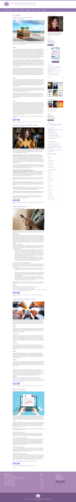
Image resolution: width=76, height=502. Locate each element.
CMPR (23, 19)
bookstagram (25, 202)
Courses (22, 9)
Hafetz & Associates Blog (52, 169)
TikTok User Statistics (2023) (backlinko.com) (20, 377)
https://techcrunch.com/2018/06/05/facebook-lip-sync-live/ (21, 290)
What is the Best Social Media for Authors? (24, 299)
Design (17, 465)
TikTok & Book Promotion (20, 206)
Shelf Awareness (50, 189)
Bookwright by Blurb (23, 444)
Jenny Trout (49, 174)
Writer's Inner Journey (51, 198)
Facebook (15, 343)
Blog (34, 9)
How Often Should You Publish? (53, 73)
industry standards (28, 451)
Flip (55, 110)
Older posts (14, 467)
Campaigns (28, 9)
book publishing (27, 465)
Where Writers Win (51, 196)
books (40, 121)
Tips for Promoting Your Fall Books (9, 485)
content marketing (30, 202)
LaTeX (42, 443)
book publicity (32, 121)
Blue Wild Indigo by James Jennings (53, 144)
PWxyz (49, 183)
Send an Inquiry (60, 481)
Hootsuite (30, 240)
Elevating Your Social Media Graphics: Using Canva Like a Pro (55, 71)
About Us (11, 9)
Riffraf (49, 187)
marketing (33, 385)
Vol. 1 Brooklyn (50, 194)
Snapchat (33, 238)
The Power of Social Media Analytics (9, 482)
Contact (38, 9)
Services (17, 9)
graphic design (33, 465)
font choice (22, 451)
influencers (40, 202)
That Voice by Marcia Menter (52, 132)
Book (23, 121)
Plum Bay (44, 9)
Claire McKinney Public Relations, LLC (22, 3)
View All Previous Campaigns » (52, 108)
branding (24, 385)
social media (37, 385)
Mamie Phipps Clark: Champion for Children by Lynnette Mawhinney (55, 130)
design (30, 461)
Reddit (14, 351)
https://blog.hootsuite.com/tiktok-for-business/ (20, 288)
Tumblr (14, 359)
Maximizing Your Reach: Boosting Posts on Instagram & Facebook (54, 69)
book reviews (37, 121)
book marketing (27, 121)
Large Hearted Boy (51, 178)
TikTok (14, 326)
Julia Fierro (49, 176)
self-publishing (35, 461)
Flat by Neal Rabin (51, 151)
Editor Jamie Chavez (51, 167)
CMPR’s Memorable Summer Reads (22, 17)
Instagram (38, 238)
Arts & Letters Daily (51, 160)
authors (21, 121)
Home (6, 9)
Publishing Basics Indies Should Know (54, 66)
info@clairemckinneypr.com (52, 43)
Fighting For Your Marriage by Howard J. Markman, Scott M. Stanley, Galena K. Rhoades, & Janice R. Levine (55, 147)
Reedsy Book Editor (16, 444)
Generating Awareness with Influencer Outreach (25, 125)
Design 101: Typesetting (19, 389)
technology (41, 385)
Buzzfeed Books (50, 165)
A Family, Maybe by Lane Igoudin (53, 135)
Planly (23, 277)
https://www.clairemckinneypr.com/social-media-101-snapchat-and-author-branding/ (26, 286)
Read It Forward (50, 185)
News (17, 121)
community (14, 157)
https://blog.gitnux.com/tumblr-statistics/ (24, 380)
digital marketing (35, 202)
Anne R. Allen (50, 158)
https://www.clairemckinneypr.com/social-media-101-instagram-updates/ (24, 287)
